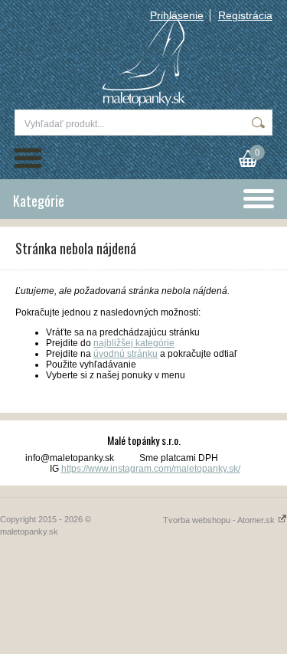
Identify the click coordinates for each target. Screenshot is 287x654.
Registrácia (245, 15)
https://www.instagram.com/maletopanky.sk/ (150, 468)
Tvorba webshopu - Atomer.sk (220, 520)
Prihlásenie (177, 15)
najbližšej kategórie (133, 343)
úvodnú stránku (125, 353)
